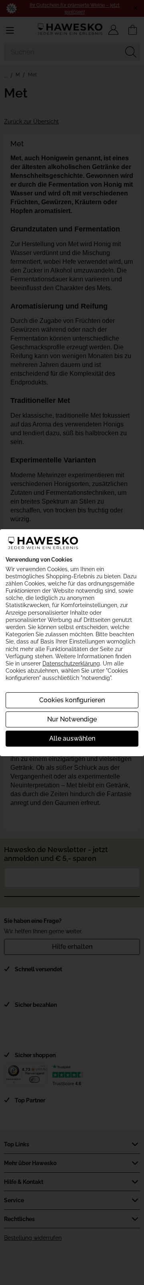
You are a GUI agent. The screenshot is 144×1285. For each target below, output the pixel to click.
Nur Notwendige (72, 719)
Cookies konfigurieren (72, 700)
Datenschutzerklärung (71, 663)
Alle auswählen (72, 738)
